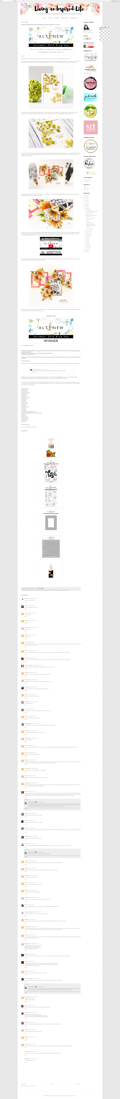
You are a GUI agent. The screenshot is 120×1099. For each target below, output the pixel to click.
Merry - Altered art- (89, 229)
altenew (31, 589)
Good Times (88, 219)
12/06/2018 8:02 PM (31, 791)
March (87, 244)
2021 (86, 203)
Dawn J (26, 775)
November (88, 231)
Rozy (25, 961)
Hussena (26, 827)
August (87, 236)
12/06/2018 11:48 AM (30, 642)
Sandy (26, 605)
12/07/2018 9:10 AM (32, 868)
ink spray (42, 589)
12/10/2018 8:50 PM (34, 996)
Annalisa (26, 935)
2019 (86, 206)
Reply (26, 601)
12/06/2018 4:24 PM (34, 730)
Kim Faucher (27, 687)
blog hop (33, 589)
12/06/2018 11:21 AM (32, 634)
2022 (86, 201)
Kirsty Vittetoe (27, 836)
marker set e (49, 589)
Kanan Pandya (27, 679)
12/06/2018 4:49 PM (31, 745)
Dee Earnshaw (27, 768)
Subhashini (27, 860)
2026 (86, 195)
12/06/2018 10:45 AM (31, 605)
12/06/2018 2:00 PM (33, 687)
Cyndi (26, 971)
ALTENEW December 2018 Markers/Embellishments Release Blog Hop (42, 58)
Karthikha (26, 598)
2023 (86, 200)
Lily (25, 642)
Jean (25, 1005)
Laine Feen (27, 657)
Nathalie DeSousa (32, 411)
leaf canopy (45, 589)
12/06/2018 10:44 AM (33, 598)
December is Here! (89, 228)
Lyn (25, 708)
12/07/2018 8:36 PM (32, 919)
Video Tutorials (64, 18)
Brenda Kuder (27, 730)
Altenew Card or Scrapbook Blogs (56, 383)
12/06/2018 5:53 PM (33, 759)
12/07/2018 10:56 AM (32, 882)
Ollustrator (66, 1095)
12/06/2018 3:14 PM (30, 708)
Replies (27, 799)
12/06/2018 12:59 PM (37, 665)
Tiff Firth (26, 843)
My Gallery (57, 18)
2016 (86, 251)
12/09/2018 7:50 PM (37, 978)
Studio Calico (87, 179)
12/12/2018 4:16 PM (41, 802)
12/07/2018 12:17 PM (35, 897)
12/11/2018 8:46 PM (32, 1029)
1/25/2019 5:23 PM (31, 1044)
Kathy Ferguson (27, 926)
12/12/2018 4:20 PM (41, 986)
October (87, 233)
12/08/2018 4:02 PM (31, 954)
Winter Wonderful (89, 213)
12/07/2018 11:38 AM (32, 890)
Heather (26, 1022)
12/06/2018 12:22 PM (32, 650)
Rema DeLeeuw (27, 738)
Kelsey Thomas (27, 627)
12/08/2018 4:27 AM (32, 935)
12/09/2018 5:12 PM (31, 971)
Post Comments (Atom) (30, 1085)
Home (44, 18)
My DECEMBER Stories (90, 222)
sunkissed (62, 589)
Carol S (26, 613)
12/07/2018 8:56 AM (33, 860)
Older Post (78, 1083)
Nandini (26, 820)
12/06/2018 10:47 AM (32, 613)
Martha (26, 791)
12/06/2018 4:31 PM (34, 738)
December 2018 (37, 589)
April (87, 243)
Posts (86, 187)
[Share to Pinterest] (42, 588)
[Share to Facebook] (41, 588)
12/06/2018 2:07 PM (32, 694)
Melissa (26, 1044)
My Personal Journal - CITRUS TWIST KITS (91, 216)
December (88, 209)
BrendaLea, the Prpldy (29, 978)
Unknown (26, 620)
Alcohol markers (26, 589)
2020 (86, 205)
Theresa (26, 813)
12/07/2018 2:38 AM (34, 836)
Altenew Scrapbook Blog (26, 412)
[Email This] (37, 588)
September (88, 235)
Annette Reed (27, 783)
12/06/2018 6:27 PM (31, 775)
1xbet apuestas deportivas (30, 1060)
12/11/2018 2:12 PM (32, 1022)
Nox (25, 904)
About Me (50, 18)
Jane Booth (27, 759)
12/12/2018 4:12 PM (41, 852)
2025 (86, 197)
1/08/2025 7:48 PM (33, 1058)
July (86, 238)
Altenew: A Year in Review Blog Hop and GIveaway (91, 212)
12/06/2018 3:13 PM (33, 701)
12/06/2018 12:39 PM (33, 657)
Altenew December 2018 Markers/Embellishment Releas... (91, 225)
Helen (26, 745)
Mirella (26, 954)
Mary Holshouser (28, 943)
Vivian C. (26, 716)
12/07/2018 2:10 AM (32, 827)
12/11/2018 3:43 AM (34, 1012)
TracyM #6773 (27, 1012)
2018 (86, 208)
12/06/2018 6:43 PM (34, 783)
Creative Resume (73, 18)
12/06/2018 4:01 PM (32, 716)
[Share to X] (40, 588)
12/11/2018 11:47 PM (33, 1036)
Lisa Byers (26, 672)
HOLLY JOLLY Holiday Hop (90, 218)
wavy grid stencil (66, 589)
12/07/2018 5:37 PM (30, 904)
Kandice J (26, 694)
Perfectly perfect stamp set (56, 589)
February (87, 246)
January (87, 247)
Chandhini (26, 868)
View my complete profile (88, 32)
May (87, 241)
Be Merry (87, 221)
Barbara (26, 650)
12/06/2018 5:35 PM (32, 752)
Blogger (74, 1095)
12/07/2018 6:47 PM (38, 912)
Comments (87, 189)
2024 (86, 198)
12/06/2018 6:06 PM (34, 768)
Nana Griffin (27, 875)
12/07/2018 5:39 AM (32, 843)
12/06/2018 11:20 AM (35, 627)
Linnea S (26, 1029)
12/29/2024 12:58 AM (34, 1051)
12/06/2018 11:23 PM (32, 820)
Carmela (26, 919)
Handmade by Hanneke (29, 912)
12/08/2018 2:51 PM (35, 943)
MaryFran (26, 634)
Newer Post (24, 1083)
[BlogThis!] (38, 588)
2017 (86, 250)
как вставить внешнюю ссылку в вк (31, 1053)
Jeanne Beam (27, 996)
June (87, 239)
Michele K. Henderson (29, 665)
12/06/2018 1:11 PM (32, 672)
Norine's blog (68, 58)
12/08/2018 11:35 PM (31, 961)
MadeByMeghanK (28, 723)
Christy (26, 882)
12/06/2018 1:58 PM (34, 679)
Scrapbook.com (88, 181)
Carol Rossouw (27, 897)
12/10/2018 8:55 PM (30, 1005)
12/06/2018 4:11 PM (35, 723)
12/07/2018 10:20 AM (33, 875)
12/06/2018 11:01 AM (33, 620)
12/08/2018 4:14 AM (35, 926)
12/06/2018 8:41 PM (32, 813)
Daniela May (27, 701)
